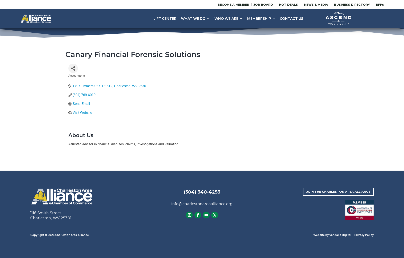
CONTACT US (291, 19)
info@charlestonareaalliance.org (202, 204)
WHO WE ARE (226, 19)
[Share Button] (73, 68)
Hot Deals (288, 5)
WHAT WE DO (193, 19)
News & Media (316, 5)
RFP (380, 5)
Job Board (264, 5)
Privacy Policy (364, 235)
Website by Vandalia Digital (332, 235)
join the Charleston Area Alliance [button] (338, 192)
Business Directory (352, 5)
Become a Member (233, 5)
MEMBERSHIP (259, 19)
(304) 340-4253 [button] (202, 192)
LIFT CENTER (164, 19)
